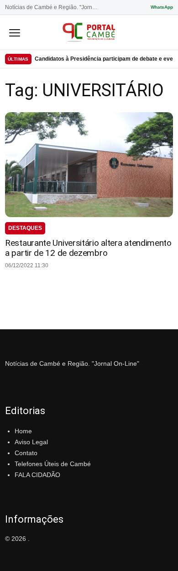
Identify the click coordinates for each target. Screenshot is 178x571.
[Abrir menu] (14, 32)
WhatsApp (162, 7)
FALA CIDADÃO (37, 474)
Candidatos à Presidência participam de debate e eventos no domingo (104, 59)
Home (23, 431)
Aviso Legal (31, 442)
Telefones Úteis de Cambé (53, 463)
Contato (26, 453)
